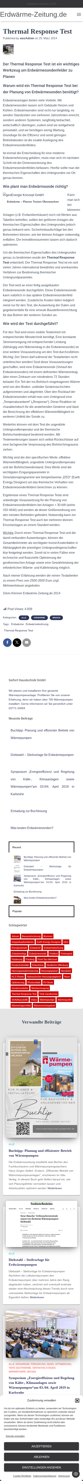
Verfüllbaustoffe (20, 999)
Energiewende (19, 948)
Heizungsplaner (49, 971)
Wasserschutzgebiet (44, 1005)
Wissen (56, 618)
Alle (23, 618)
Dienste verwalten (15, 1436)
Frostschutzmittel (20, 965)
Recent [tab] (16, 847)
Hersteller (66, 971)
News (67, 976)
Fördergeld (66, 953)
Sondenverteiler (20, 988)
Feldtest (53, 953)
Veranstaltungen (44, 1368)
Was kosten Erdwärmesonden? (32, 828)
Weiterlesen (54, 1188)
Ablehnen (41, 1456)
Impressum (64, 1476)
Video (34, 999)
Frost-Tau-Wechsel (47, 959)
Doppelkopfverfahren (23, 942)
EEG (66, 942)
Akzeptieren (41, 1446)
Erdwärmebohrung (37, 624)
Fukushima (38, 965)
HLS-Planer (18, 976)
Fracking (30, 959)
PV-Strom (48, 982)
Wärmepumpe (47, 999)
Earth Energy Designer (49, 942)
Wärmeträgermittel (21, 1005)
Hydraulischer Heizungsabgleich (44, 976)
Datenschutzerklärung (44, 1476)
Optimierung (18, 982)
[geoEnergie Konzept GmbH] (23, 194)
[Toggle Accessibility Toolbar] (76, 1474)
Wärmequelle (65, 999)
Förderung (17, 959)
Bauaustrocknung (31, 936)
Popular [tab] (17, 911)
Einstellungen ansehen (41, 1467)
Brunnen (48, 936)
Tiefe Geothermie (48, 994)
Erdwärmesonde (38, 953)
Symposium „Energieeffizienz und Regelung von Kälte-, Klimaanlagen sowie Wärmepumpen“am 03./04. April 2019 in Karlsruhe (42, 881)
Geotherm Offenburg (57, 965)
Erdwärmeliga (19, 953)
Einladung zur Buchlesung (29, 811)
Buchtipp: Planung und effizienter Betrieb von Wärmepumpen (47, 859)
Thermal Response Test (18, 630)
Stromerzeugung (40, 988)
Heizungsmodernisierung (25, 971)
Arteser (15, 936)
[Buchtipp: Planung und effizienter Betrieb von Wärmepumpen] (41, 1087)
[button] (77, 1401)
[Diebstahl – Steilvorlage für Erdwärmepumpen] (41, 1223)
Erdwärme (39, 618)
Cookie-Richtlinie (22, 1476)
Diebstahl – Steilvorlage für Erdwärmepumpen (42, 754)
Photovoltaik (33, 982)
